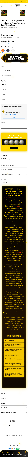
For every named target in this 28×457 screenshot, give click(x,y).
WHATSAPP (19, 454)
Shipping (8, 37)
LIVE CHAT (24, 454)
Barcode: (10, 27)
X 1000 (4, 90)
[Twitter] (4, 183)
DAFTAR (13, 454)
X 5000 (4, 85)
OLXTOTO (7, 197)
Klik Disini (14, 148)
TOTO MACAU (6, 70)
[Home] (11, 5)
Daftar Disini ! (21, 2)
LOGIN (8, 454)
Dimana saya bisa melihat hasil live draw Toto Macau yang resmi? (13, 354)
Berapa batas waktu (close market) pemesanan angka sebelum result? (13, 364)
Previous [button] (1, 1)
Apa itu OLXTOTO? (9, 340)
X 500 (3, 95)
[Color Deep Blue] (8, 50)
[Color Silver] (13, 50)
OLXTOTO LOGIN (7, 76)
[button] (2, 6)
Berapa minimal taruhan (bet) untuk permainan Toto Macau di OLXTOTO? (13, 359)
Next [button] (26, 1)
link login (16, 206)
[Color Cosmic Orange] (2, 50)
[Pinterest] (7, 183)
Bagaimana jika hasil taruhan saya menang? (13, 369)
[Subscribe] (22, 439)
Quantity (3, 122)
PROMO (3, 454)
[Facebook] (2, 183)
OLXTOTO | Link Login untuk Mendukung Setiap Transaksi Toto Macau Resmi (14, 2)
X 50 (3, 100)
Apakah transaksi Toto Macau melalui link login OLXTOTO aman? (13, 350)
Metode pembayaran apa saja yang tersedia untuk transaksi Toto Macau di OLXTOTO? (13, 374)
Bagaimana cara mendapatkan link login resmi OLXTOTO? (13, 345)
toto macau (18, 252)
